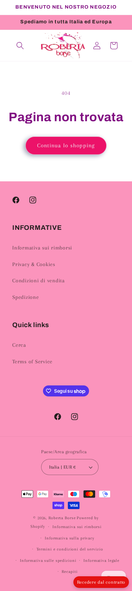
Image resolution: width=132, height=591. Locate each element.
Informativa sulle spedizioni (48, 560)
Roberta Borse (62, 518)
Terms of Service (32, 362)
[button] (20, 45)
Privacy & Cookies (33, 264)
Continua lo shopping (66, 145)
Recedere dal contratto (101, 582)
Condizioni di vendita (38, 281)
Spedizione (25, 297)
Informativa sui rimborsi (42, 248)
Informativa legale (101, 560)
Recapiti (69, 571)
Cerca (19, 345)
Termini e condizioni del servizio (70, 549)
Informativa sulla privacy (70, 538)
